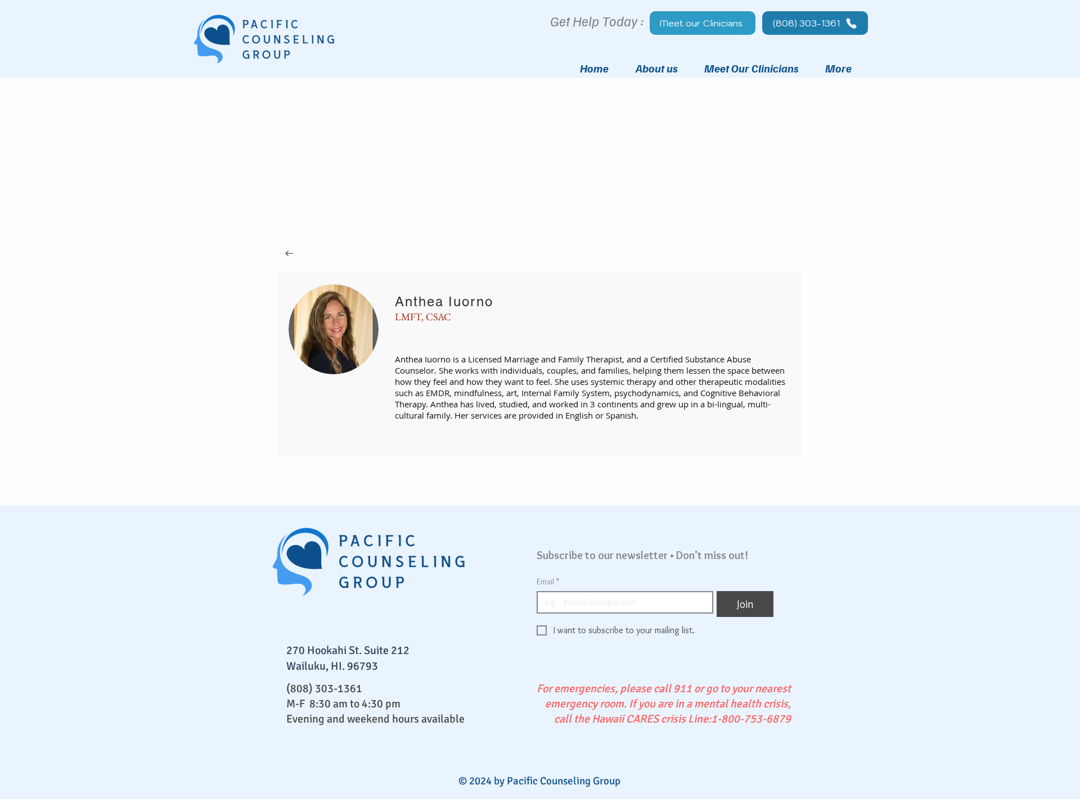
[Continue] (289, 253)
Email (548, 582)
